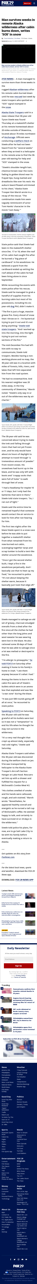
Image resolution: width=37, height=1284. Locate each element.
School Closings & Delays (22, 1073)
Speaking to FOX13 (11, 711)
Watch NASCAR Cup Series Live (22, 1225)
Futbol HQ (5, 1137)
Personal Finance (7, 1196)
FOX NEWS (7, 78)
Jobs (3, 1229)
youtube (22, 1259)
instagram (18, 1259)
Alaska (30, 38)
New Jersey (5, 1077)
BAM (18, 1166)
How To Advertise (8, 1222)
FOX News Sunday (5, 1090)
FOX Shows (5, 1164)
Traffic (4, 1112)
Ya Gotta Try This (7, 1117)
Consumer (5, 1191)
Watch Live (27, 3)
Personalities (6, 1224)
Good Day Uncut (7, 1122)
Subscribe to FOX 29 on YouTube (16, 1039)
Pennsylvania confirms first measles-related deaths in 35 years (24, 991)
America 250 (6, 1070)
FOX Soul (20, 1148)
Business (5, 1189)
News (4, 1067)
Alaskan (13, 89)
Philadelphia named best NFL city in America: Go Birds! (23, 1020)
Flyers (4, 1142)
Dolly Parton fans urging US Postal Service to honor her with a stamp (13, 904)
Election (19, 1100)
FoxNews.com (8, 857)
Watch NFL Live (22, 1215)
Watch (20, 1130)
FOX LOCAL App (22, 1191)
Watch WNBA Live (21, 1245)
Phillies (4, 1144)
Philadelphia (6, 1073)
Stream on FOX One (22, 1210)
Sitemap (4, 1232)
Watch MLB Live (22, 1221)
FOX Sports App (7, 1151)
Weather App (21, 1087)
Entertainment (8, 1158)
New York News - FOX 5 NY (22, 1199)
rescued (18, 96)
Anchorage (9, 137)
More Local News (7, 1082)
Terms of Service (20, 977)
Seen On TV (5, 1120)
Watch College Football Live (21, 1218)
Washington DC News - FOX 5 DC (22, 1203)
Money (5, 1186)
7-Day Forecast (22, 1070)
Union (4, 1149)
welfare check (22, 140)
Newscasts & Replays (21, 1136)
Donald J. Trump (22, 1104)
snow (8, 107)
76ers (3, 1147)
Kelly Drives (21, 1174)
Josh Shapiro (21, 1107)
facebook (10, 1259)
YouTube (20, 1151)
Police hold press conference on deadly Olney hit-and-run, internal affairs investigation (12, 913)
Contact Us (5, 1215)
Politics (20, 1096)
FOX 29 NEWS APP (24, 879)
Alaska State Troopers (13, 112)
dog (12, 306)
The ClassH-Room (6, 1167)
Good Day (6, 1096)
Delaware (5, 1080)
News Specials (21, 1144)
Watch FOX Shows (5, 1174)
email (26, 1259)
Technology (5, 1199)
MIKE (18, 1164)
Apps (3, 1212)
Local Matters (21, 1153)
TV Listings (5, 1227)
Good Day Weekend (5, 1105)
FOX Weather (21, 1077)
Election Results (22, 1102)
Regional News (21, 1187)
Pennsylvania (6, 1075)
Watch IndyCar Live (22, 1229)
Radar (19, 1079)
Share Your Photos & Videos (7, 1178)
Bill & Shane (21, 1171)
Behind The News (23, 1169)
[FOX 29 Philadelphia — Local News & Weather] (8, 3)
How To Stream (22, 1133)
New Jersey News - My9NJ (23, 1195)
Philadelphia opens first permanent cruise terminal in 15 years (24, 1029)
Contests (5, 1161)
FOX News (24, 38)
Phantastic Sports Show (7, 1133)
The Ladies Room (23, 1178)
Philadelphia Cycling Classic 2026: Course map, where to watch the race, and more (12, 922)
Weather (21, 1067)
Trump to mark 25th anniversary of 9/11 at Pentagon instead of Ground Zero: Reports (12, 895)
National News (7, 1085)
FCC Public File (6, 1217)
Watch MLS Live (22, 1249)
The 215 (19, 1176)
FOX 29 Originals (21, 1159)
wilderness (23, 89)
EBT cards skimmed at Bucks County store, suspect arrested (22, 1011)
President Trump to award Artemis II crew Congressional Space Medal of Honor (11, 934)
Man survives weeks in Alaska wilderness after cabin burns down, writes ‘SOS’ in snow (18, 66)
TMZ (3, 1171)
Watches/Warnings (23, 1084)
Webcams (20, 1146)
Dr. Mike (4, 1124)
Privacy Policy (20, 975)
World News (6, 1087)
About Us (6, 1209)
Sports (5, 1130)
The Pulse (20, 1181)
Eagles (4, 1139)
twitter (14, 1259)
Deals (3, 1194)
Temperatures (21, 1082)
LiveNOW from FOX (22, 1140)
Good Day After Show (7, 1100)
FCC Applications (7, 1220)
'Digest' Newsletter (5, 1109)
